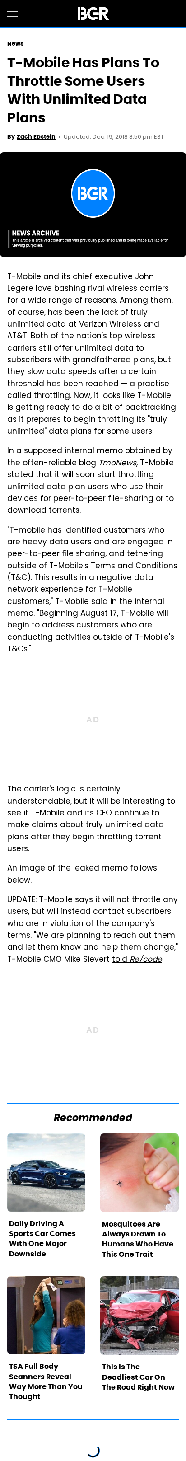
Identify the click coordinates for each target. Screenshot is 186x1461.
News (15, 43)
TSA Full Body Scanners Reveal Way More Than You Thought (46, 1381)
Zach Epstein (36, 136)
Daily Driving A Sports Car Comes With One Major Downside (42, 1239)
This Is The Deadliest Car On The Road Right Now (138, 1377)
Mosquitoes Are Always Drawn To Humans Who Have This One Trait (137, 1239)
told (137, 960)
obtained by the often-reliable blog (89, 457)
